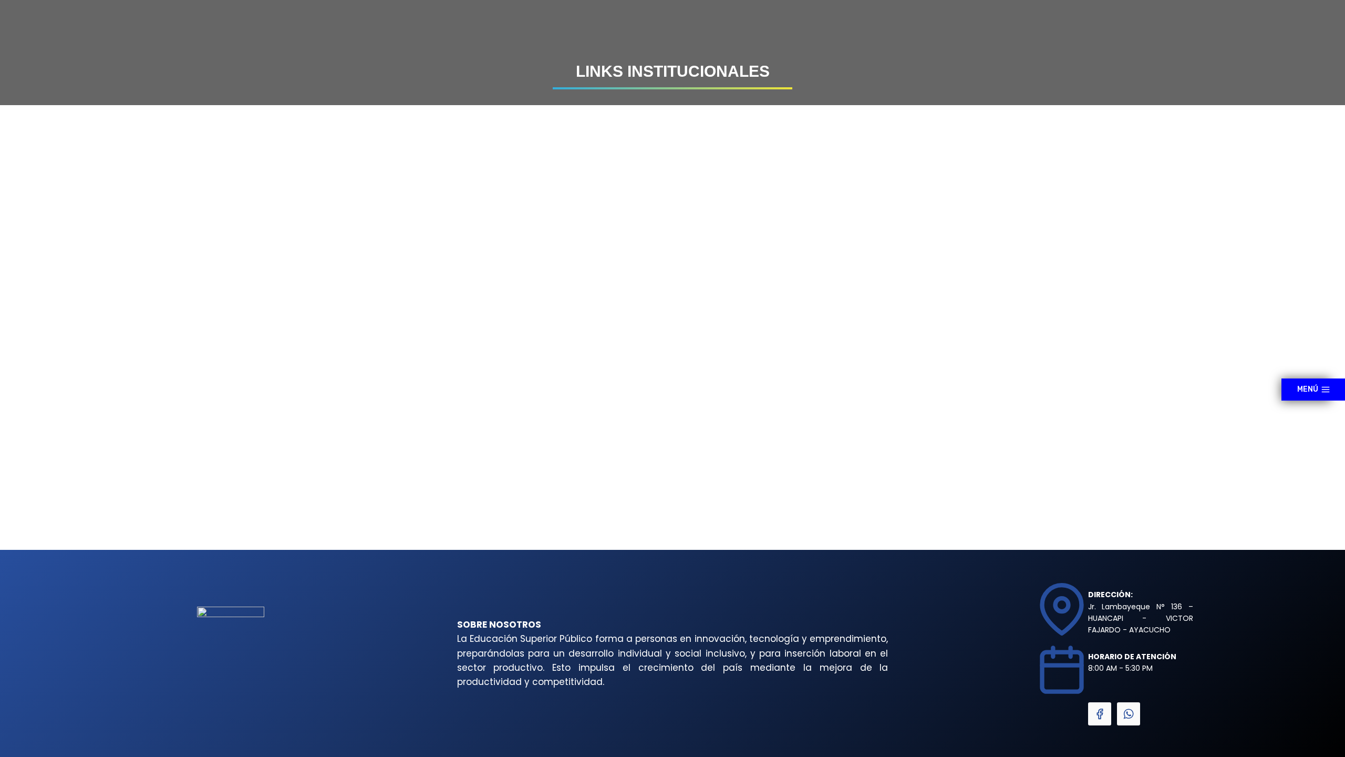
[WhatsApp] (1128, 713)
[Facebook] (1099, 713)
